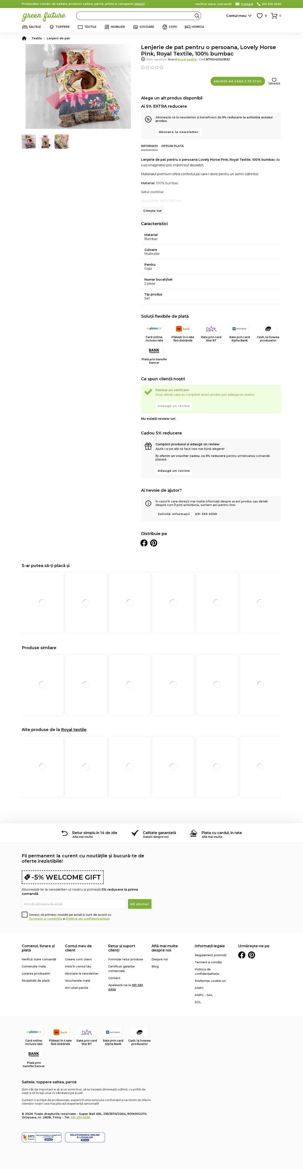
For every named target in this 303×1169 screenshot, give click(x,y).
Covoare (147, 26)
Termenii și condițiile (45, 918)
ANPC (199, 988)
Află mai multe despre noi (165, 948)
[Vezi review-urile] (211, 67)
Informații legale (210, 946)
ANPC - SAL (204, 995)
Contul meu (236, 16)
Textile (90, 26)
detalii (139, 4)
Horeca (198, 26)
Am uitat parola (76, 987)
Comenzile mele (34, 966)
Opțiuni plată (172, 146)
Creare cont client (78, 959)
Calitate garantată (159, 833)
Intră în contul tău (78, 966)
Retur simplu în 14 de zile (94, 833)
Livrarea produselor (36, 973)
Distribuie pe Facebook (144, 543)
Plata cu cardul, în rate (222, 833)
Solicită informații (174, 514)
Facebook (241, 955)
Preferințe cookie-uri (210, 981)
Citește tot (152, 210)
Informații (149, 146)
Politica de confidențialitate (88, 918)
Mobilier (118, 26)
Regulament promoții (210, 955)
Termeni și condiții (208, 962)
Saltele (35, 26)
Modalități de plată (36, 980)
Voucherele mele (77, 980)
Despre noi (160, 959)
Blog (155, 966)
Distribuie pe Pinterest (153, 543)
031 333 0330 (271, 4)
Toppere (63, 26)
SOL (198, 1002)
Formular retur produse (125, 959)
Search (197, 16)
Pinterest (251, 955)
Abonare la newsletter (179, 132)
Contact (247, 4)
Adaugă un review (174, 406)
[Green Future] (24, 38)
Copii (173, 26)
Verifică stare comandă (213, 4)
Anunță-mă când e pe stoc (238, 81)
